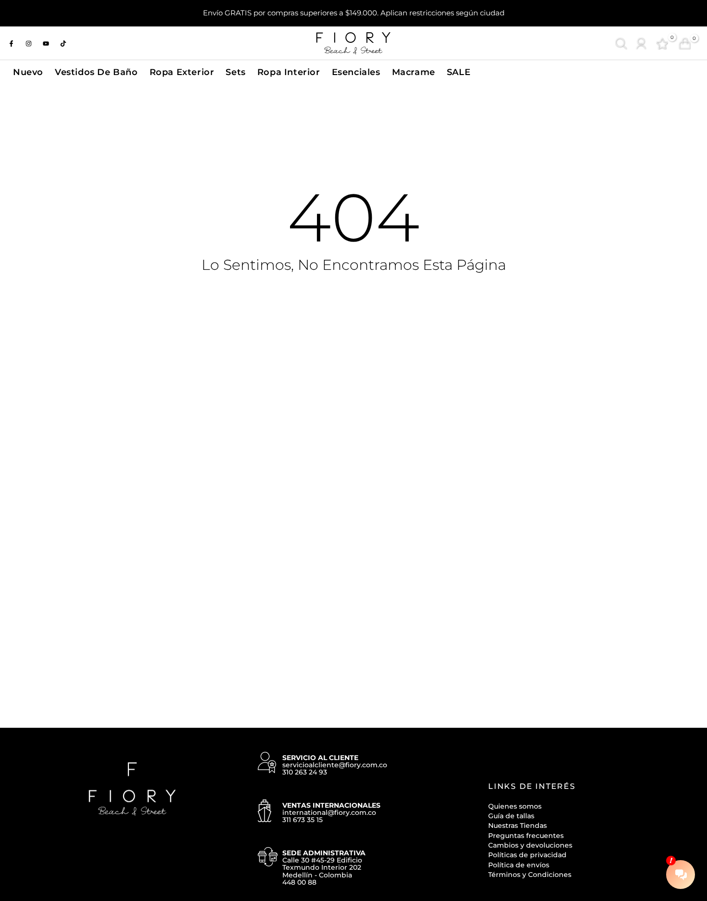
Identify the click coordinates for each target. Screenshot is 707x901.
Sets (235, 72)
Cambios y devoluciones (530, 845)
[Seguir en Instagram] (28, 43)
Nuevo (28, 72)
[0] (662, 44)
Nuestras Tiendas (517, 825)
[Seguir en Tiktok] (63, 43)
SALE (458, 72)
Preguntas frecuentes (526, 835)
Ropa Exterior (182, 72)
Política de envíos (518, 865)
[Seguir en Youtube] (46, 43)
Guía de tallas (511, 816)
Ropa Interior (288, 72)
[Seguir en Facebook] (11, 43)
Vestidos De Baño (96, 72)
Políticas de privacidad (527, 854)
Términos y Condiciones (529, 874)
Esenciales (356, 72)
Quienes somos (515, 806)
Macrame (413, 72)
